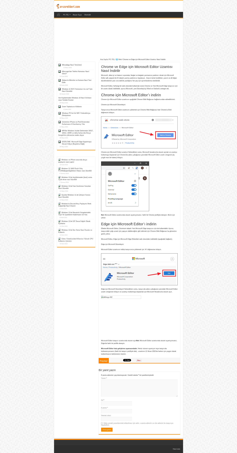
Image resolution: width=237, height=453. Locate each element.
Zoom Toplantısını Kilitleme (72, 106)
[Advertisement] (118, 38)
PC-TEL (66, 15)
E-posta (104, 408)
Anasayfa (58, 14)
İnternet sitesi (106, 415)
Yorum (104, 378)
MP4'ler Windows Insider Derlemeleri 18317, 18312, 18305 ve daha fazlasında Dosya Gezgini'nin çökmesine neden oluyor (75, 133)
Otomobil (87, 15)
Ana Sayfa (104, 59)
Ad (102, 400)
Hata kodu (176, 449)
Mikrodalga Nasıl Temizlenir (72, 65)
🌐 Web (119, 59)
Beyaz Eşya (77, 15)
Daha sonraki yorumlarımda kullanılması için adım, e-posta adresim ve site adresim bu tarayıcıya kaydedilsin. (137, 424)
